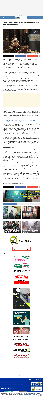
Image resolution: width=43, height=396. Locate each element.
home (3, 20)
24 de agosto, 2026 (6, 232)
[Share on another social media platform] (39, 56)
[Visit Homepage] (21, 17)
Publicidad (16, 379)
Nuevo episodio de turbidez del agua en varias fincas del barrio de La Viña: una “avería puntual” (30, 231)
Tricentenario (21, 183)
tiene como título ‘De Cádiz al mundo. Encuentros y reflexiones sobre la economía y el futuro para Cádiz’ (21, 155)
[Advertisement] (21, 7)
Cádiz (6, 183)
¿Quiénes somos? (3, 379)
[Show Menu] (3, 17)
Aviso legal (20, 379)
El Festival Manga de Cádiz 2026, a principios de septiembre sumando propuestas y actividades (10, 217)
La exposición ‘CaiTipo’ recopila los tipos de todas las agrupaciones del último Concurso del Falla (31, 217)
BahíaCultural (7, 20)
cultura (9, 183)
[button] (35, 380)
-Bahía (4, 221)
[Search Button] (39, 17)
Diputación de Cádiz (15, 183)
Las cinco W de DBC (10, 379)
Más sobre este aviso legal (29, 394)
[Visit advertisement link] (21, 196)
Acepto (38, 394)
